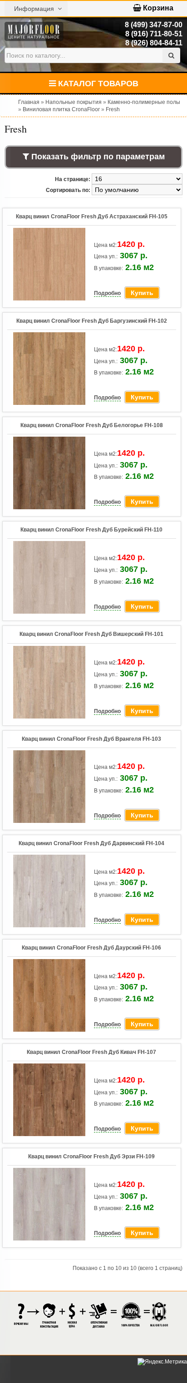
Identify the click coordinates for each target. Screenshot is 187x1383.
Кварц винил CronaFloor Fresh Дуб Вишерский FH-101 (91, 634)
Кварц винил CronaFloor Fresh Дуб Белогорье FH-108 (91, 425)
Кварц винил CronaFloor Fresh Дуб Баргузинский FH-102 (91, 321)
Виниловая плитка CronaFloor (61, 109)
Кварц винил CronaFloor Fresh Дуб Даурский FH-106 (91, 948)
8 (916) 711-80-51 (153, 34)
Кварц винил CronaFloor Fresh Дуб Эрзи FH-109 (91, 1156)
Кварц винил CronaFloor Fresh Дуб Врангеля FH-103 (91, 739)
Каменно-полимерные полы (144, 102)
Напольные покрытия (73, 102)
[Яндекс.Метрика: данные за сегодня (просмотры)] (162, 1362)
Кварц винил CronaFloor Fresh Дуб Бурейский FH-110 (91, 530)
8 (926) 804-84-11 (153, 43)
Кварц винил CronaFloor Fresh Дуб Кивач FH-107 (91, 1052)
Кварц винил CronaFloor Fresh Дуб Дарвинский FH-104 (91, 843)
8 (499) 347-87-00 (153, 25)
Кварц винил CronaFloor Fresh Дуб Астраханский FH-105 (91, 216)
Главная (28, 102)
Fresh (113, 109)
